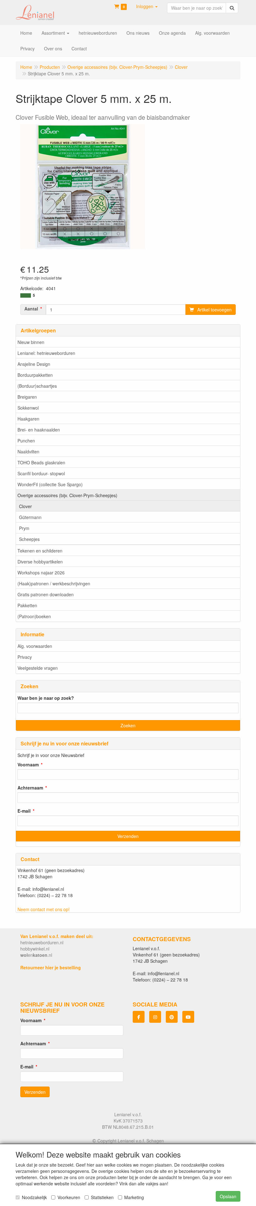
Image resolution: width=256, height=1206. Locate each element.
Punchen (26, 440)
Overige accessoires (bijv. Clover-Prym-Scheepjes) (67, 495)
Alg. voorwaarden (34, 646)
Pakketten (27, 605)
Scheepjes (29, 539)
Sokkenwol (28, 408)
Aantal (31, 308)
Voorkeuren (68, 1197)
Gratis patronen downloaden (45, 594)
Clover (25, 506)
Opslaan (228, 1196)
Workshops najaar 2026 (41, 572)
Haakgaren (28, 419)
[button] (146, 6)
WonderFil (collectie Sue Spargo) (50, 484)
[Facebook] (139, 1017)
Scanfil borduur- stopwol (41, 473)
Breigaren (27, 397)
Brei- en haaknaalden (38, 429)
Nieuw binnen (30, 342)
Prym (24, 528)
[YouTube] (188, 1017)
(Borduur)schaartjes (37, 386)
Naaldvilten (28, 451)
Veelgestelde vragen (37, 668)
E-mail (24, 811)
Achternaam (30, 788)
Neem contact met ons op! (43, 909)
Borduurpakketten (35, 375)
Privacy (24, 657)
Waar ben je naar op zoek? (45, 698)
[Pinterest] (172, 1017)
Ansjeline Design (33, 364)
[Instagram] (155, 1017)
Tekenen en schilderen (39, 550)
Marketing (134, 1197)
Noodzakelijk (34, 1197)
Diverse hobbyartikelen (40, 561)
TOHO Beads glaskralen (41, 462)
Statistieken (102, 1197)
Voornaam (28, 764)
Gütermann (30, 517)
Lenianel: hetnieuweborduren (46, 353)
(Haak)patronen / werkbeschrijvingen (53, 583)
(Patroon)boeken (34, 616)
